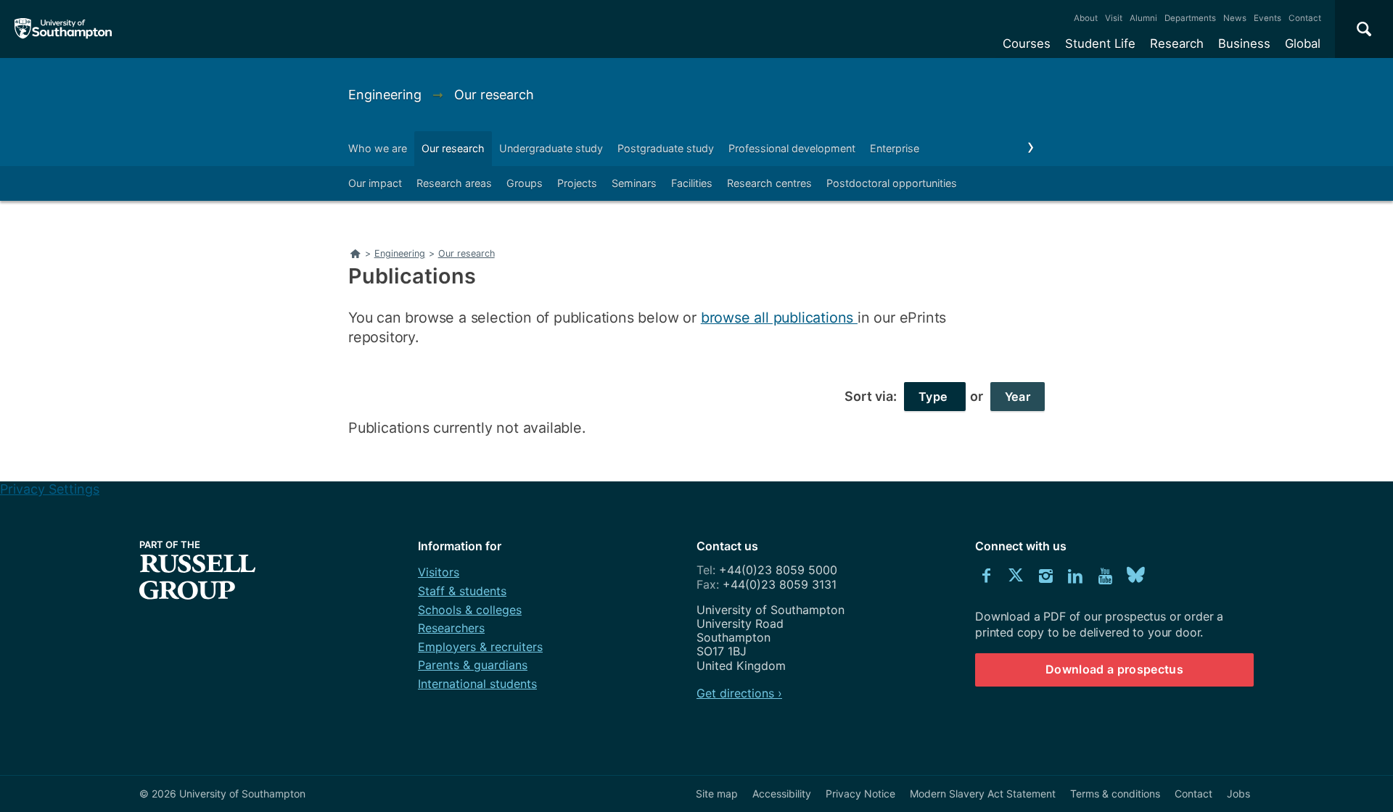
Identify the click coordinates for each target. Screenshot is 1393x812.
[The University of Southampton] (63, 29)
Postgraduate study (665, 148)
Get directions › (739, 693)
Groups (524, 183)
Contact (1305, 18)
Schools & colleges (470, 609)
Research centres (769, 183)
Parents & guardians (472, 665)
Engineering (386, 94)
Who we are (377, 148)
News (1234, 18)
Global (1302, 43)
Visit (1113, 18)
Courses (1027, 43)
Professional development (791, 148)
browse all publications (779, 317)
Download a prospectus (1114, 669)
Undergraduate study (551, 148)
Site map (717, 793)
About (1086, 18)
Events (1267, 18)
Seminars (634, 183)
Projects (577, 183)
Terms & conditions (1115, 793)
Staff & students (462, 591)
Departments (1190, 18)
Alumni (1143, 18)
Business (1244, 43)
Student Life (1100, 43)
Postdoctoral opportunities (891, 183)
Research (1177, 43)
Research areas (454, 183)
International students (477, 683)
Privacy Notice (860, 793)
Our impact (375, 183)
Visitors (438, 572)
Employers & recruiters (480, 646)
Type (935, 396)
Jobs (1238, 793)
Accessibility (781, 793)
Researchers (451, 628)
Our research (494, 94)
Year (1017, 396)
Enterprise (894, 148)
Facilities (691, 183)
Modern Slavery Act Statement (983, 793)
